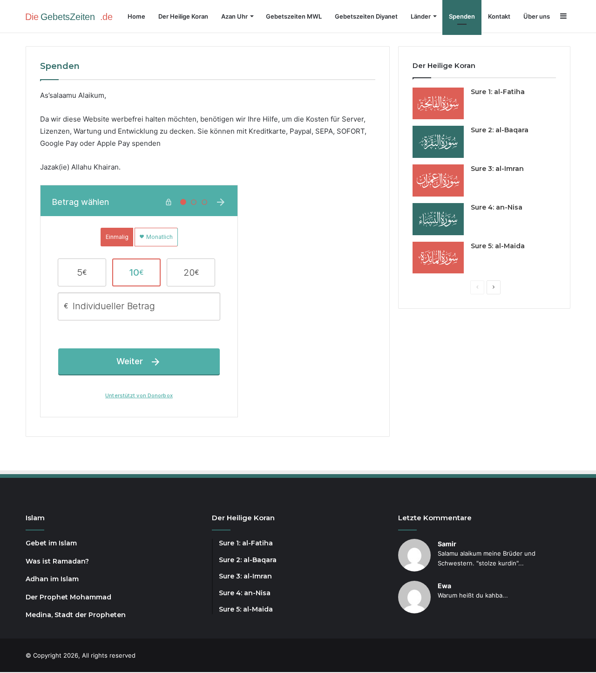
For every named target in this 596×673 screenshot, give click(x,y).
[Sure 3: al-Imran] (438, 180)
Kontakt (499, 16)
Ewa (444, 586)
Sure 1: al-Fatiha (498, 92)
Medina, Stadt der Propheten (76, 615)
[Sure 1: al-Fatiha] (438, 104)
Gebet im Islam (51, 543)
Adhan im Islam (52, 579)
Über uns (536, 16)
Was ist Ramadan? (57, 561)
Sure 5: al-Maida (498, 246)
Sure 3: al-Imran (497, 168)
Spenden (462, 16)
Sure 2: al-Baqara (499, 130)
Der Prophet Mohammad (68, 597)
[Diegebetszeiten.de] (72, 16)
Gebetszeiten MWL (294, 16)
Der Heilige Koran (183, 16)
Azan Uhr (234, 16)
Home (136, 16)
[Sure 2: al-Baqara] (438, 142)
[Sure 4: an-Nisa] (438, 219)
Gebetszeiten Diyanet (366, 16)
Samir (447, 544)
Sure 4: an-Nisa (496, 207)
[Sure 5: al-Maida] (438, 258)
